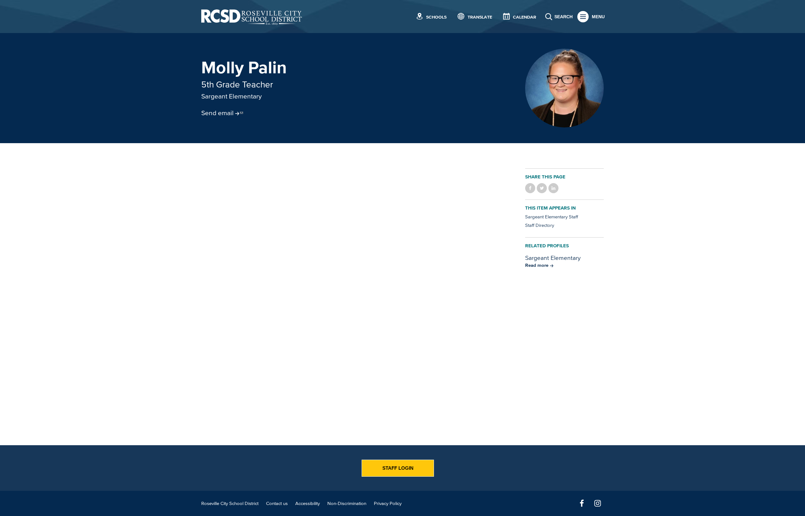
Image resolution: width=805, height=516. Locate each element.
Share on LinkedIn (553, 188)
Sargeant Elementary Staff (551, 216)
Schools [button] (436, 17)
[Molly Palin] (564, 88)
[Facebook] (581, 503)
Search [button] (563, 16)
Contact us (277, 503)
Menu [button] (598, 16)
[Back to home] (251, 16)
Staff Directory (539, 225)
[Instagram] (597, 503)
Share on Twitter (542, 188)
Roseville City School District (229, 503)
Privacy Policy (388, 503)
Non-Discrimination (346, 503)
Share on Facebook (530, 188)
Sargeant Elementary (231, 96)
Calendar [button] (524, 17)
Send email (217, 112)
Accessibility (307, 503)
